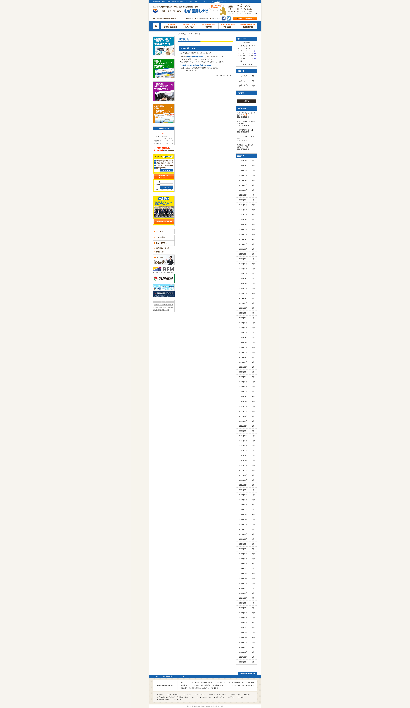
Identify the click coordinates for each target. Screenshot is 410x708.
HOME (156, 676)
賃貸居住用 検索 (159, 305)
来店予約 (231, 697)
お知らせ (247, 694)
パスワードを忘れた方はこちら (164, 190)
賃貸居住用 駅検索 (161, 307)
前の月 (243, 64)
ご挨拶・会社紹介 (172, 694)
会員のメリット (206, 697)
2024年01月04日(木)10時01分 (222, 75)
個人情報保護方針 (202, 18)
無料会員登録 (220, 697)
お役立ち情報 (235, 694)
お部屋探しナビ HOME (185, 34)
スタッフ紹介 (186, 694)
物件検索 (212, 694)
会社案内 (190, 18)
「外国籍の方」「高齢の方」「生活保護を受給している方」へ (178, 697)
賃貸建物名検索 (164, 310)
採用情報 (241, 697)
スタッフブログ (200, 694)
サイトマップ (216, 18)
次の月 (249, 64)
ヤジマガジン (223, 694)
